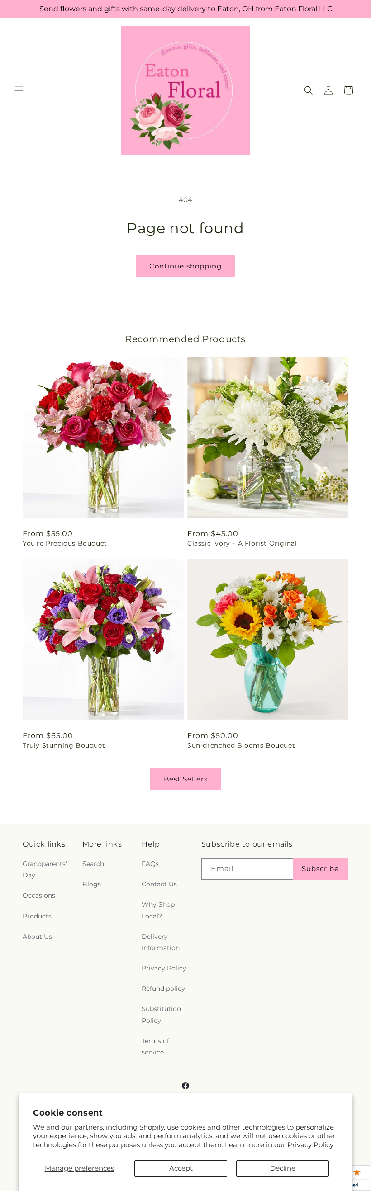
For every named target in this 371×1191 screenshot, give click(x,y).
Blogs (91, 884)
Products (37, 916)
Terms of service (155, 1046)
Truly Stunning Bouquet (64, 745)
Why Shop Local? (158, 910)
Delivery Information (161, 942)
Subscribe (320, 868)
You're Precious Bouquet (65, 543)
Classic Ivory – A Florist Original (242, 543)
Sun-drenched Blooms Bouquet (241, 745)
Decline (282, 1168)
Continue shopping (185, 266)
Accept (181, 1168)
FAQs (150, 864)
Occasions (39, 895)
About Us (37, 936)
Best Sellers (186, 779)
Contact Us (159, 884)
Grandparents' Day (45, 869)
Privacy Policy (310, 1144)
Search (93, 864)
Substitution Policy (161, 1014)
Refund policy (163, 988)
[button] (19, 90)
